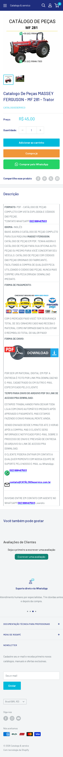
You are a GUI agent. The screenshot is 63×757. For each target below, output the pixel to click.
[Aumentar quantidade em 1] (40, 130)
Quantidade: (10, 130)
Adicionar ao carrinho (31, 142)
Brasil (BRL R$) (12, 701)
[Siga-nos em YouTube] (18, 718)
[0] (57, 5)
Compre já (31, 153)
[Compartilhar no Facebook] (38, 178)
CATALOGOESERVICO (14, 107)
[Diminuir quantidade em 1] (22, 130)
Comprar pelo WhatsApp (33, 164)
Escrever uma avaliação (31, 556)
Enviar (12, 685)
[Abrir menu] (5, 5)
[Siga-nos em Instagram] (12, 718)
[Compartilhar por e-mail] (57, 178)
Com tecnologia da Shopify (16, 750)
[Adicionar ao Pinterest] (44, 178)
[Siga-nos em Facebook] (5, 718)
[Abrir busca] (43, 5)
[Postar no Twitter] (51, 178)
